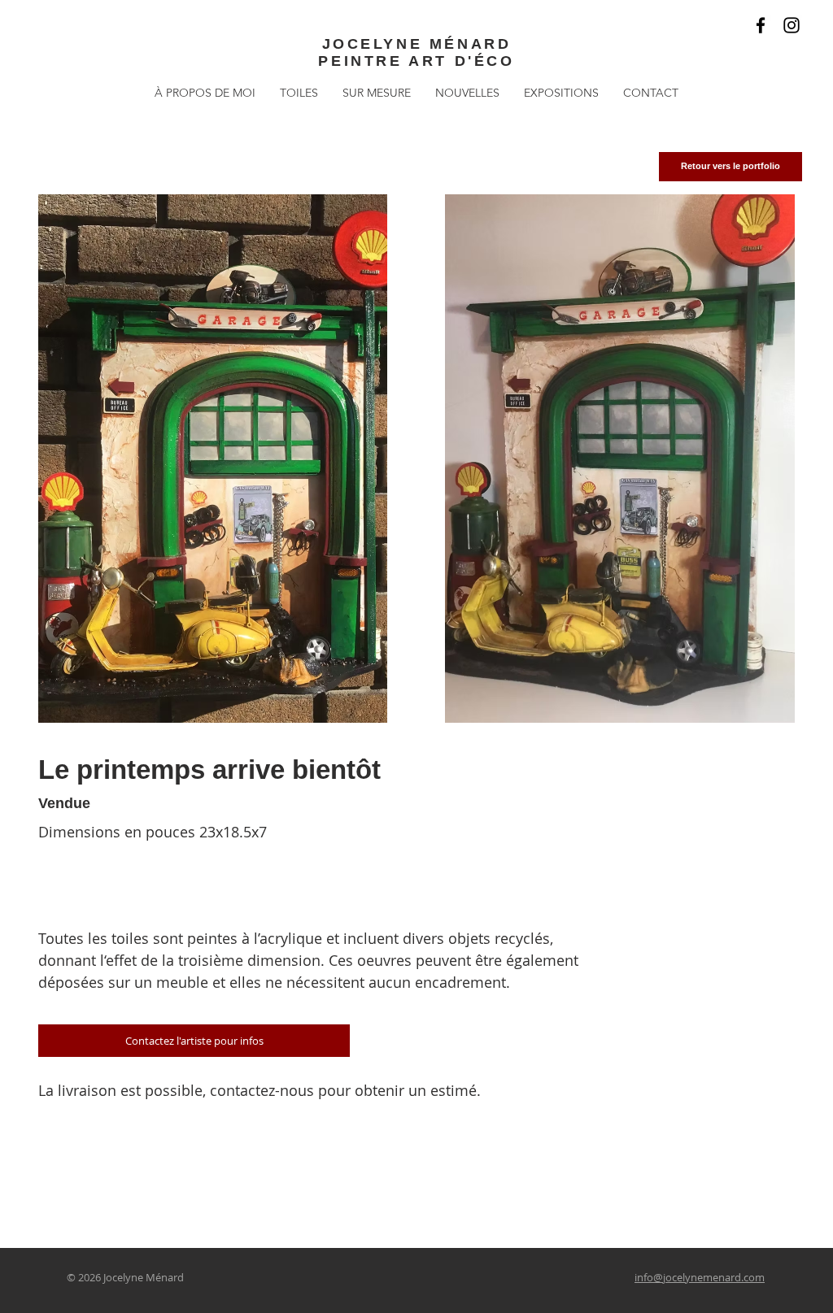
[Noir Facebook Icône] (760, 25)
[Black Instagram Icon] (791, 25)
